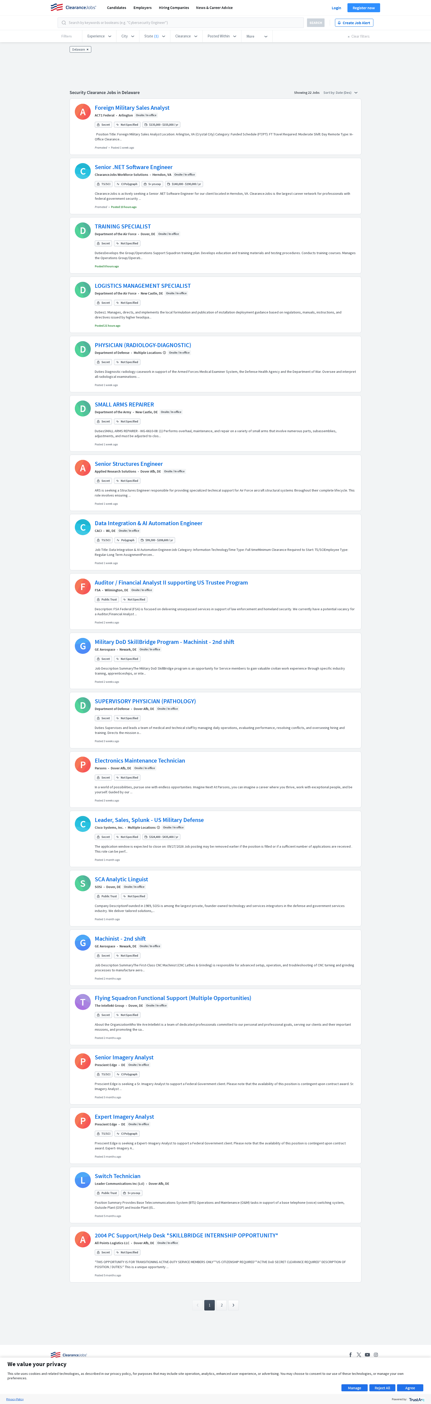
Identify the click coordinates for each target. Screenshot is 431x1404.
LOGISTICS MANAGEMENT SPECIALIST (143, 286)
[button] (99, 36)
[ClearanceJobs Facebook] (350, 1355)
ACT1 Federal (104, 115)
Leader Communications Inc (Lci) (119, 1183)
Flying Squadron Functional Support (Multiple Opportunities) (173, 998)
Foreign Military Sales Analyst (132, 107)
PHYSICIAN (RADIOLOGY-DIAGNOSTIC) (143, 345)
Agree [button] (410, 1387)
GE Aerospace (105, 649)
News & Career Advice (214, 7)
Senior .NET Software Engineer (134, 167)
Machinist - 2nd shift (120, 938)
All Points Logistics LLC (112, 1243)
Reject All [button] (382, 1387)
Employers (142, 7)
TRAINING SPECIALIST (123, 226)
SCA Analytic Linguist (121, 879)
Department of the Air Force (115, 234)
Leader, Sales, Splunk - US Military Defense (149, 820)
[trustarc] (416, 1399)
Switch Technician (117, 1176)
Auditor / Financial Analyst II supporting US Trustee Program (171, 582)
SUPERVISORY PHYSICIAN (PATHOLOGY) (145, 701)
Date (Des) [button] (344, 92)
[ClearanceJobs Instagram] (376, 1355)
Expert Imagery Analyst (124, 1116)
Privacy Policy (15, 1399)
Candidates (116, 7)
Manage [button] (354, 1387)
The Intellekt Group (109, 1005)
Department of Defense (112, 352)
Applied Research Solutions (115, 471)
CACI (98, 530)
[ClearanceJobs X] (359, 1355)
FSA (98, 590)
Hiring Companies (174, 7)
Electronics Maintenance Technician (140, 760)
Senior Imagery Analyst (124, 1057)
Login (336, 7)
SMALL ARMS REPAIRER (124, 404)
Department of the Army (113, 412)
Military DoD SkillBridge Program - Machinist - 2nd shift (164, 642)
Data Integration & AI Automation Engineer (149, 523)
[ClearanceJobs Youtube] (367, 1355)
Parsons (101, 768)
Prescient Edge (106, 1065)
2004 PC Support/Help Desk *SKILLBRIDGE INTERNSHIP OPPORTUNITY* (186, 1235)
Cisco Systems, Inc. (109, 827)
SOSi (98, 887)
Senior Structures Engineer (129, 464)
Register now (364, 7)
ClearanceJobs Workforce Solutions (121, 174)
